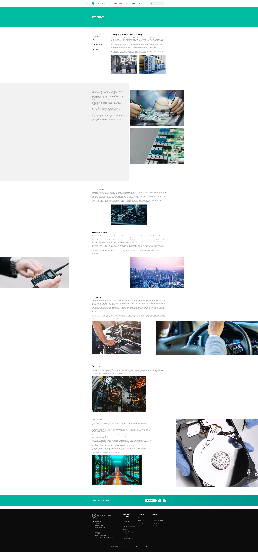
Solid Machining (127, 529)
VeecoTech (146, 546)
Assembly (125, 536)
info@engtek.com (99, 518)
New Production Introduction (127, 520)
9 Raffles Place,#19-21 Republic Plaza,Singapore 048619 (100, 527)
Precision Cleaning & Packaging (128, 532)
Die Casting (126, 524)
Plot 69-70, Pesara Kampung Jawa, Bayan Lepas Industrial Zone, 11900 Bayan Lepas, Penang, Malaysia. (104, 535)
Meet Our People (157, 523)
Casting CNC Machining (129, 526)
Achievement (141, 520)
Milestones (140, 523)
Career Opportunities (158, 520)
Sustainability (141, 525)
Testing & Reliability (128, 538)
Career (154, 517)
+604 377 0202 (99, 521)
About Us (140, 517)
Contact (155, 525)
